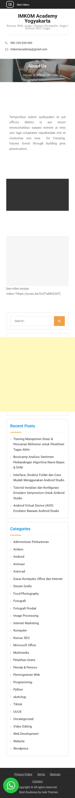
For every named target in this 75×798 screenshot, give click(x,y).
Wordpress (20, 748)
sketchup (19, 697)
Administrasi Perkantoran (31, 542)
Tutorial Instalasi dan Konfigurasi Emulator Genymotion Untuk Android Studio (38, 493)
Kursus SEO (21, 638)
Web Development (26, 734)
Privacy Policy (23, 774)
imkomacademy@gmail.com (28, 49)
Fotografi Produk (24, 608)
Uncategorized (23, 719)
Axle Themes (50, 792)
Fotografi (19, 601)
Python (18, 689)
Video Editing (22, 726)
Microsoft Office (24, 645)
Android (18, 557)
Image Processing (25, 616)
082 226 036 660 (21, 43)
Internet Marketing (26, 623)
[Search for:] (37, 321)
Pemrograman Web (26, 675)
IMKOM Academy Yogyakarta (37, 18)
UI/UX (17, 712)
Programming (22, 682)
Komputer (20, 630)
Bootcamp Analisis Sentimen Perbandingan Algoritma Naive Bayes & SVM (39, 462)
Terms (41, 774)
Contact (37, 781)
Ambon (18, 549)
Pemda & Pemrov (25, 667)
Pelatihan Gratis (24, 660)
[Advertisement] (37, 374)
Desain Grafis (22, 586)
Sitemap (55, 774)
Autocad (19, 571)
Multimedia (21, 653)
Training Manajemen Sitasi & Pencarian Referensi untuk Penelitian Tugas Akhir (38, 444)
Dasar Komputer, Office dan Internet (37, 579)
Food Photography (26, 594)
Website (19, 741)
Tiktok (17, 704)
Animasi (19, 564)
